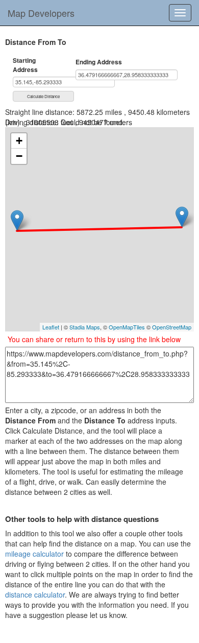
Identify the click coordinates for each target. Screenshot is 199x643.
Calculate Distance (43, 96)
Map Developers (41, 12)
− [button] (19, 156)
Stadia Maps (84, 327)
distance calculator (35, 594)
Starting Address (25, 65)
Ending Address (99, 62)
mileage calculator (34, 554)
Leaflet (50, 327)
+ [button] (19, 140)
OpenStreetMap (171, 327)
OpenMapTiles (127, 327)
